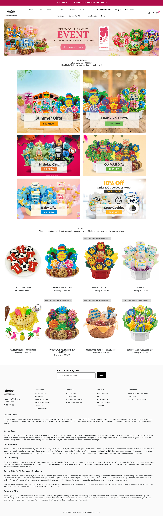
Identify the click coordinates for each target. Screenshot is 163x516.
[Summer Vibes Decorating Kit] (23, 322)
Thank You (59, 10)
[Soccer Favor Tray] (23, 260)
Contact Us (132, 396)
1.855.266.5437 (9, 401)
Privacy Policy (102, 399)
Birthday (71, 10)
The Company (102, 393)
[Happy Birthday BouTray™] (62, 260)
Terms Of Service (103, 402)
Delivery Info (71, 396)
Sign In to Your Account (137, 399)
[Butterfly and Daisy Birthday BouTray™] (62, 322)
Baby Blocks (140, 288)
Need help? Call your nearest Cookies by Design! (81, 65)
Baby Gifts (39, 396)
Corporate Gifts (75, 16)
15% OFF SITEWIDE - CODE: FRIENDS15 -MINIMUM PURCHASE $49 (81, 3)
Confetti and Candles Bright (140, 350)
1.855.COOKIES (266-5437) (138, 393)
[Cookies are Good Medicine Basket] (101, 322)
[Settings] (153, 13)
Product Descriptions (74, 402)
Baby (91, 10)
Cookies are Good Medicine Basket (101, 350)
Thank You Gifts (41, 393)
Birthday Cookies (41, 399)
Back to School (45, 10)
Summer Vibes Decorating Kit (23, 350)
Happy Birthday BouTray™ (61, 288)
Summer (32, 10)
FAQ (98, 396)
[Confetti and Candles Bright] (140, 322)
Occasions (129, 10)
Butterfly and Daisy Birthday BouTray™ (62, 351)
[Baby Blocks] (140, 260)
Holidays (60, 16)
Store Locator (91, 16)
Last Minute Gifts (104, 10)
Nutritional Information (74, 399)
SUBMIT (101, 375)
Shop (117, 10)
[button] (157, 13)
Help (103, 16)
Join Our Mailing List (68, 370)
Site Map (100, 405)
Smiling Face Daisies (101, 288)
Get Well (82, 10)
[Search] (149, 13)
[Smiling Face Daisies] (101, 260)
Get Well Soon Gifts (42, 402)
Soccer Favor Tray (23, 288)
